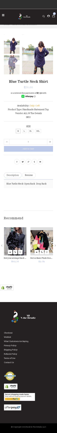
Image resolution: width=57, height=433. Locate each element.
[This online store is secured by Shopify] (7, 290)
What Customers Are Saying (16, 341)
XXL (38, 131)
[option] (37, 54)
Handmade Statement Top (36, 109)
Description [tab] (13, 175)
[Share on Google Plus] (28, 161)
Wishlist (7, 337)
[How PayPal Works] (19, 400)
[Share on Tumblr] (34, 161)
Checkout (8, 333)
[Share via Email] (40, 161)
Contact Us (9, 362)
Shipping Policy (11, 350)
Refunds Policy (10, 354)
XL (31, 131)
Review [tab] (29, 175)
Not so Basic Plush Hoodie (42, 258)
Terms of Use (9, 358)
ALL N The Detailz (33, 113)
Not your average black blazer (17, 258)
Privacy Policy (10, 345)
